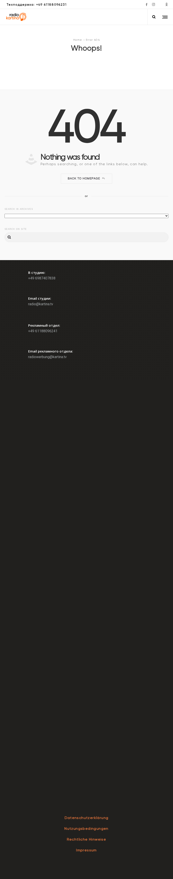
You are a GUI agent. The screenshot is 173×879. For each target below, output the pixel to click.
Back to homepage (84, 178)
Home (77, 39)
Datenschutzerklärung (87, 818)
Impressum (86, 850)
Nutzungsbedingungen (86, 828)
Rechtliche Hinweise (86, 839)
